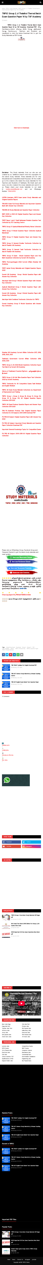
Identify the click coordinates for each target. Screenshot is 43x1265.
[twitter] (31, 842)
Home (3, 8)
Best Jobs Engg (6, 1024)
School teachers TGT (8, 1056)
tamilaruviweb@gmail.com (14, 189)
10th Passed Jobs (26, 1034)
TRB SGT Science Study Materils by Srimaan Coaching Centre (25, 674)
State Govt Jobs (6, 1036)
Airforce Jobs (5, 1030)
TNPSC (12, 648)
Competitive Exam (10, 647)
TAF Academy (5, 648)
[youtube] (11, 846)
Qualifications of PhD (7, 1058)
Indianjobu (5, 750)
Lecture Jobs (5, 1046)
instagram (27, 1259)
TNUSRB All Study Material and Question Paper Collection (20, 210)
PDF (33, 647)
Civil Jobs (4, 1054)
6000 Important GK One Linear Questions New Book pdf (25, 933)
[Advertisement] (21, 63)
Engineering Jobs (26, 1058)
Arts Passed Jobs (7, 1050)
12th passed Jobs (6, 1034)
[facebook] (11, 842)
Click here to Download (21, 128)
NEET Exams (25, 1048)
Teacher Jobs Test (7, 1028)
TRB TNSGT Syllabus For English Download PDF (23, 665)
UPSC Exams (5, 1048)
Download (18, 647)
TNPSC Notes (26, 1262)
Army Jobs (5, 1032)
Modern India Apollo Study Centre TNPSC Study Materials (24, 1250)
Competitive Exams (27, 1046)
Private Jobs (25, 1026)
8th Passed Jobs (26, 1028)
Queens (5, 20)
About (13, 1259)
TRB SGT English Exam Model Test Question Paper (25, 682)
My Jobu (4, 760)
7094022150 (12, 191)
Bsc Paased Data (26, 1060)
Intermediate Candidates (28, 1056)
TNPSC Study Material (11, 8)
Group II (24, 647)
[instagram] (31, 846)
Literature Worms (7, 755)
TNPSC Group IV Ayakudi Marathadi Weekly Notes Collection (21, 226)
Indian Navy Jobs (26, 1030)
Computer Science (27, 1050)
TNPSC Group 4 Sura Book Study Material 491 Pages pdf (25, 916)
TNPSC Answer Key (20, 648)
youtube (34, 1259)
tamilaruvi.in (5, 745)
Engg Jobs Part (6, 1026)
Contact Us (20, 1259)
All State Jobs (26, 1036)
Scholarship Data (26, 1054)
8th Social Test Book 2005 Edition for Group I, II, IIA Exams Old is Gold (25, 924)
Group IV (29, 647)
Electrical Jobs (26, 1032)
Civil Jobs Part (26, 1024)
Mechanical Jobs (26, 1052)
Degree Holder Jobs (7, 1060)
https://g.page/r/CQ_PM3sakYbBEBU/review (16, 594)
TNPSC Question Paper (32, 648)
